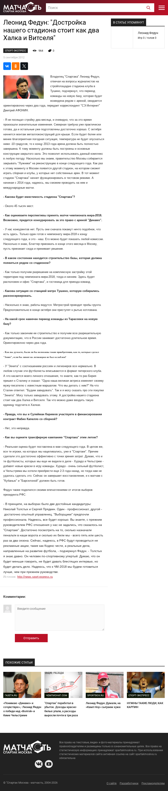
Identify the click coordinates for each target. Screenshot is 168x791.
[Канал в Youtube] (49, 764)
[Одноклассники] (15, 66)
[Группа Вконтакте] (39, 764)
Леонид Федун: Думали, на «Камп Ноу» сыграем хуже (103, 705)
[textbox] (100, 7)
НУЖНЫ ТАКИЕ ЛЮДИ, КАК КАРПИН (145, 705)
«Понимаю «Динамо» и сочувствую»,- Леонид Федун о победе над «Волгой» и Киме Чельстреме (22, 709)
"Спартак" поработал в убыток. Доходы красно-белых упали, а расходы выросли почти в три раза (61, 709)
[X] (24, 66)
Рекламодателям (153, 783)
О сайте (112, 783)
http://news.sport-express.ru (35, 576)
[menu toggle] (161, 7)
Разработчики (129, 783)
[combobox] (100, 7)
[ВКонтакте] (7, 66)
